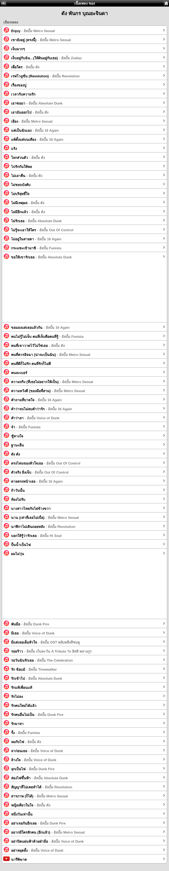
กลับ (3, 3)
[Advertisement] (84, 293)
